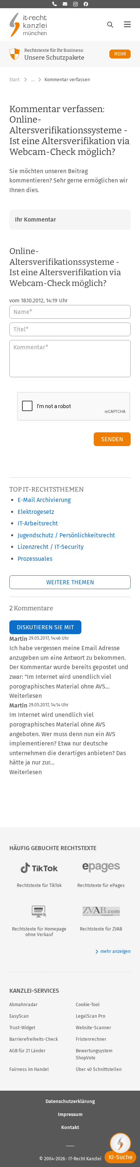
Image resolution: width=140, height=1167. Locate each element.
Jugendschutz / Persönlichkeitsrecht (66, 535)
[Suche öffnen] (110, 24)
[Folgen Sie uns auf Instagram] (75, 4)
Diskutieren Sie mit (45, 627)
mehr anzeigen (115, 951)
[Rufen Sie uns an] (54, 4)
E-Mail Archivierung (44, 499)
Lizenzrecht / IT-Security (51, 546)
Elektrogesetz (36, 511)
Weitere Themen (70, 582)
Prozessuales (35, 558)
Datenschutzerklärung (70, 1101)
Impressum (70, 1114)
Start (14, 79)
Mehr (122, 54)
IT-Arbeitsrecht (38, 523)
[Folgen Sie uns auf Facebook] (86, 4)
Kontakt (70, 1127)
